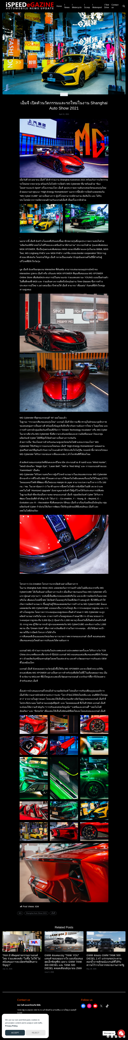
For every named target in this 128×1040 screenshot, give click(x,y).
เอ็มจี (53, 913)
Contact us (115, 6)
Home (59, 6)
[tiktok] (124, 1036)
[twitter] (112, 1036)
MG (20, 913)
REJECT (35, 1033)
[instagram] (116, 1036)
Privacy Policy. (11, 1026)
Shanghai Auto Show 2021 (36, 913)
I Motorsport (97, 6)
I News (67, 6)
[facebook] (108, 1036)
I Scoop (87, 6)
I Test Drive (106, 6)
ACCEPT (15, 1033)
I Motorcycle (77, 6)
